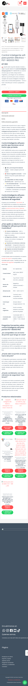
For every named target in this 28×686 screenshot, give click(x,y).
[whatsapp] (4, 630)
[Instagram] (7, 630)
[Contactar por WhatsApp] (25, 682)
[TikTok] (19, 630)
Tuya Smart (19, 202)
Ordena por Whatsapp (14, 95)
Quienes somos (6, 660)
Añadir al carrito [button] (20, 427)
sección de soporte (7, 258)
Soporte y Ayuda (6, 658)
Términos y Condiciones (8, 664)
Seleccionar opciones (7, 427)
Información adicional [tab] (8, 116)
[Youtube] (15, 630)
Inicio (3, 46)
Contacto (4, 666)
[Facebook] (11, 630)
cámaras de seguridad (8, 262)
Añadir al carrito (14, 92)
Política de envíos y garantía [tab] (10, 122)
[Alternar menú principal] (24, 3)
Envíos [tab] (3, 119)
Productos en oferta (7, 656)
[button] (14, 95)
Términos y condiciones (14, 680)
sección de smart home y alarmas (15, 208)
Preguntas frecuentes (7, 662)
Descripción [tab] (5, 113)
